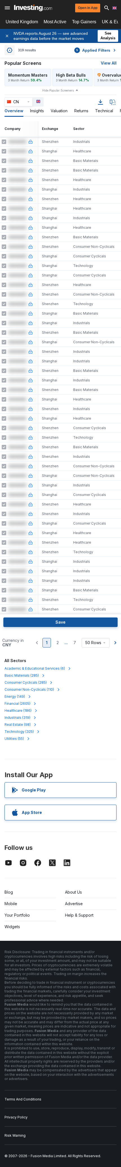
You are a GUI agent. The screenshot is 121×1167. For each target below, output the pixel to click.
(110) (29, 689)
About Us (73, 892)
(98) (18, 724)
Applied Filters (93, 50)
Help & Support (79, 915)
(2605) (17, 703)
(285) (22, 675)
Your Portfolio (17, 915)
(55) (14, 738)
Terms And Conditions (23, 1099)
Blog (9, 892)
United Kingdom (22, 21)
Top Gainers (84, 21)
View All (108, 63)
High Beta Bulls (71, 75)
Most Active (55, 21)
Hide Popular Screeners (58, 90)
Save (60, 622)
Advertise (74, 903)
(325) (19, 731)
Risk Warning (15, 1135)
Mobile (11, 903)
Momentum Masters (28, 75)
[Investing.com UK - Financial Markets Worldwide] (33, 7)
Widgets (12, 926)
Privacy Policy (16, 1117)
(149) (15, 696)
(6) (35, 668)
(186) (18, 710)
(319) (17, 717)
